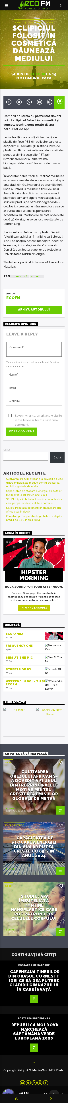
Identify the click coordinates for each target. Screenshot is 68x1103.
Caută (6, 449)
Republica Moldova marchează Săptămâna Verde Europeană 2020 (34, 1032)
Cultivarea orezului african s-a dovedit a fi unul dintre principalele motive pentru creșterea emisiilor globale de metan (34, 482)
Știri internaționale (39, 22)
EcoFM (38, 74)
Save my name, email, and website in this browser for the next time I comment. (38, 416)
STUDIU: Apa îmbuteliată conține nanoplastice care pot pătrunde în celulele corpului (34, 907)
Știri (18, 22)
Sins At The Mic (19, 657)
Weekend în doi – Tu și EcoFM (25, 683)
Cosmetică (19, 276)
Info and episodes (34, 607)
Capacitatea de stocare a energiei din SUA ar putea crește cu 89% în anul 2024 (34, 847)
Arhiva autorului (34, 309)
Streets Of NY (18, 669)
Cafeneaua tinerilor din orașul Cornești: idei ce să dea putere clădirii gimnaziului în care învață (34, 980)
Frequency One (19, 645)
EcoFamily (15, 634)
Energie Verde (14, 825)
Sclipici (37, 276)
